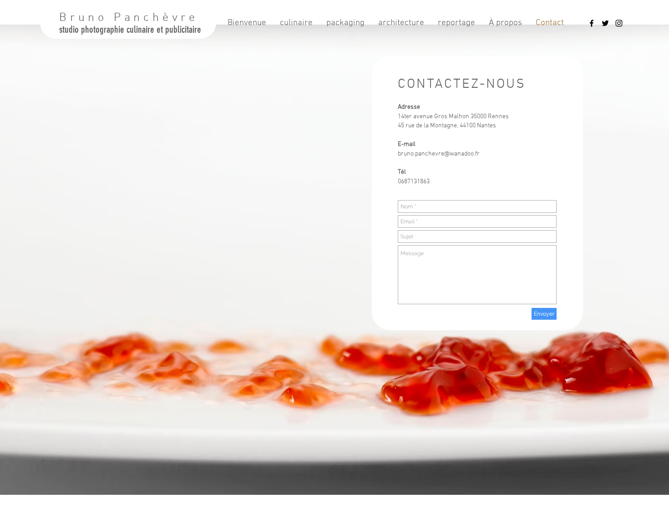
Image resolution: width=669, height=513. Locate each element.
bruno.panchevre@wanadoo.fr (439, 154)
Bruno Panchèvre (128, 18)
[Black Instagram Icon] (618, 23)
